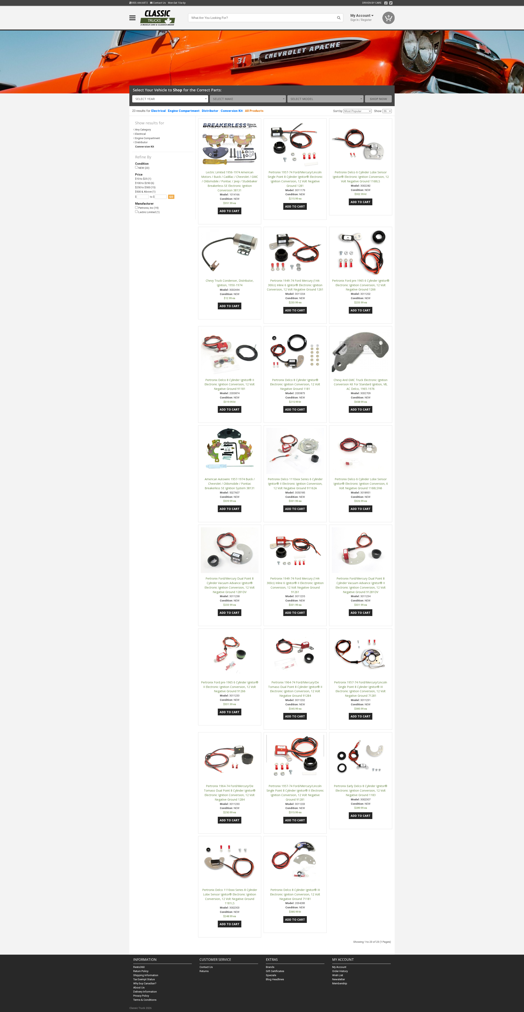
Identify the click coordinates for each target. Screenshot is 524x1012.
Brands (270, 967)
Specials (271, 975)
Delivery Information (145, 991)
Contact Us (159, 2)
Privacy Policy (141, 995)
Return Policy (140, 971)
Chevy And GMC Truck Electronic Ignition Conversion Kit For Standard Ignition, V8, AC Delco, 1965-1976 (360, 384)
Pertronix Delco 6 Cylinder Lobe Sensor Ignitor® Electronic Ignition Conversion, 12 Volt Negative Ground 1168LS (361, 176)
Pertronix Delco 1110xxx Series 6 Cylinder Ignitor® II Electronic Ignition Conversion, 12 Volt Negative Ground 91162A (295, 483)
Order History (340, 971)
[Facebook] (385, 3)
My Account (339, 967)
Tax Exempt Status (144, 979)
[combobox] (170, 98)
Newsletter (338, 979)
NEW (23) (143, 167)
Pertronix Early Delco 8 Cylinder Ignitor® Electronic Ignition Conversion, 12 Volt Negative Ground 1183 (360, 790)
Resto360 (139, 967)
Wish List (337, 975)
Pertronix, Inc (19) (148, 207)
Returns (204, 971)
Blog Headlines (275, 979)
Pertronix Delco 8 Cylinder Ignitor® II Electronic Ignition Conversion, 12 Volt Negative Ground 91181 (229, 384)
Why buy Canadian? (144, 983)
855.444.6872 (140, 2)
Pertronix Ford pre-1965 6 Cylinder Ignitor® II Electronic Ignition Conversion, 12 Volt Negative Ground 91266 (229, 686)
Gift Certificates (275, 971)
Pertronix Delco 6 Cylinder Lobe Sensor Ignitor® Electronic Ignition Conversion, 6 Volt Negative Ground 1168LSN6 (360, 483)
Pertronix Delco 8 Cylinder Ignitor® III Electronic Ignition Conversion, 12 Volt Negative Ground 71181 (295, 894)
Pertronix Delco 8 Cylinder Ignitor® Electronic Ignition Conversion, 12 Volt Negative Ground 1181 (295, 384)
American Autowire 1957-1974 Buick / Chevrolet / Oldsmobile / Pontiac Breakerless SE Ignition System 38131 (230, 483)
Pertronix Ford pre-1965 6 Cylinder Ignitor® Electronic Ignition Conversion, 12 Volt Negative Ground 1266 (360, 285)
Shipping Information (145, 975)
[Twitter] (390, 3)
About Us (139, 987)
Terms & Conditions (144, 999)
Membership (339, 983)
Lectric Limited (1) (149, 212)
